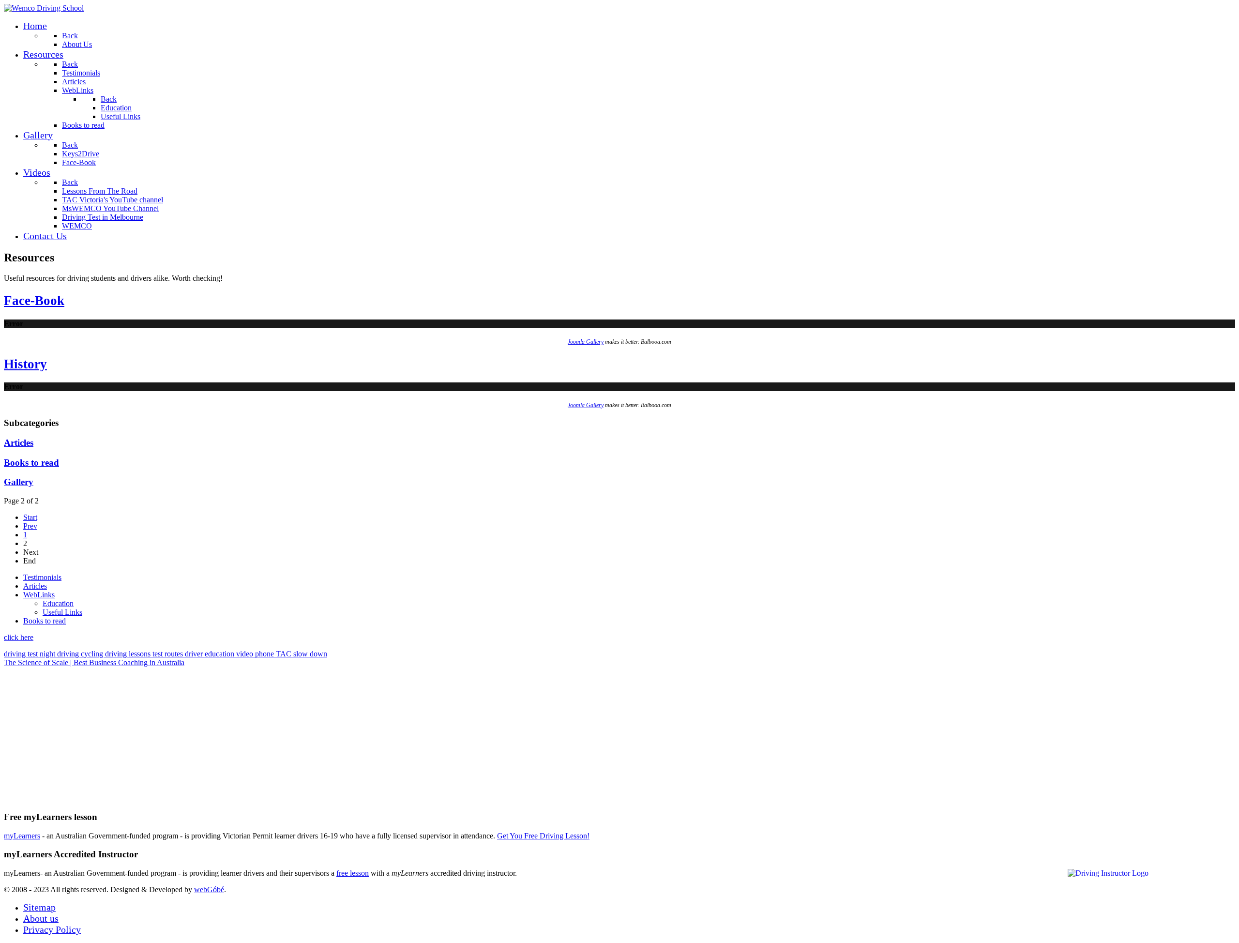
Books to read (31, 462)
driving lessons (128, 654)
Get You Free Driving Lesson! (543, 836)
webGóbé (209, 889)
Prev (30, 526)
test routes (168, 654)
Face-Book (34, 300)
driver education (210, 654)
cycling (93, 654)
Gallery (18, 482)
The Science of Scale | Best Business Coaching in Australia (94, 662)
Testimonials (42, 577)
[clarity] (44, 8)
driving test (22, 654)
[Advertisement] (294, 735)
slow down (310, 654)
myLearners (22, 836)
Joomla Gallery (586, 341)
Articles (18, 443)
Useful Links (62, 612)
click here (18, 637)
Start (30, 517)
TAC (284, 654)
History (25, 364)
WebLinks (39, 595)
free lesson (352, 873)
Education (58, 603)
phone (265, 654)
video (245, 654)
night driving (60, 654)
